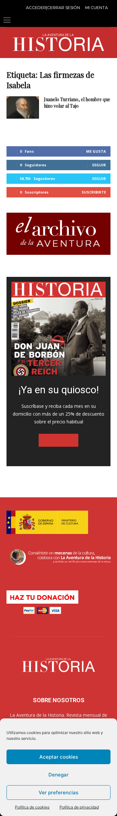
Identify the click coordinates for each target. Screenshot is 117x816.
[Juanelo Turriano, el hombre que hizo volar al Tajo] (22, 107)
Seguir (99, 164)
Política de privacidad (79, 807)
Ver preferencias (58, 792)
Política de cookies (32, 807)
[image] (58, 329)
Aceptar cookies (58, 757)
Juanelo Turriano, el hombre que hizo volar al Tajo (77, 102)
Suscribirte (94, 192)
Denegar (58, 775)
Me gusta (96, 151)
